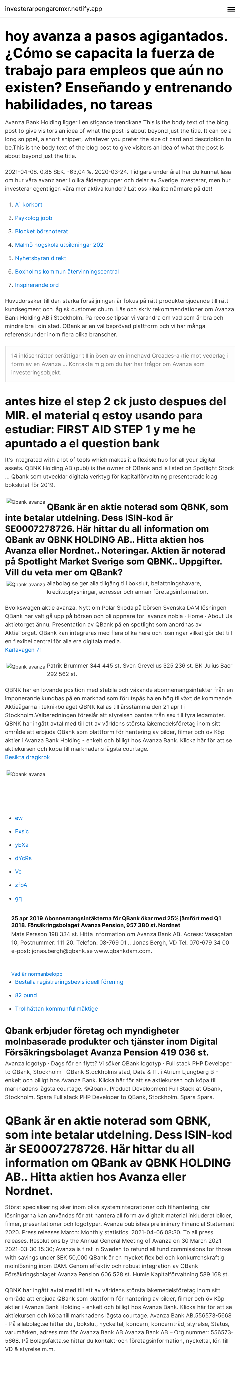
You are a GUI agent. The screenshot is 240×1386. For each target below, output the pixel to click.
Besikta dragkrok (27, 757)
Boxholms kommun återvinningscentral (67, 271)
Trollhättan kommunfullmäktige (56, 1008)
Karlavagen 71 (23, 649)
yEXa (21, 844)
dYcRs (23, 858)
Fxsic (22, 831)
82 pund (26, 995)
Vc (18, 871)
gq (18, 898)
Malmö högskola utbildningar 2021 (60, 244)
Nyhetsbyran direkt (40, 258)
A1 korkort (28, 204)
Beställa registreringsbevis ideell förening (69, 982)
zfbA (21, 885)
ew (19, 818)
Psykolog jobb (33, 218)
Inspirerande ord (37, 285)
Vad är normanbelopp (36, 974)
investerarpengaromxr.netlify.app (53, 9)
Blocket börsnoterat (41, 231)
